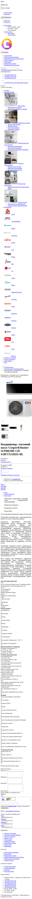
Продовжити (4, 808)
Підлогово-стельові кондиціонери (18, 149)
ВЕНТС (13, 356)
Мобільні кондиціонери (15, 168)
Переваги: (4, 777)
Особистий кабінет (10, 866)
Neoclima (14, 299)
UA (9, 22)
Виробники (7, 207)
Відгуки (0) (7, 495)
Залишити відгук (6, 462)
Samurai (13, 327)
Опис (6, 492)
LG (12, 271)
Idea (12, 264)
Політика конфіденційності (12, 835)
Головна (6, 90)
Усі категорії (8, 55)
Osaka (13, 306)
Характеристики (9, 494)
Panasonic (14, 313)
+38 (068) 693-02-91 (10, 78)
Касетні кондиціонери (14, 148)
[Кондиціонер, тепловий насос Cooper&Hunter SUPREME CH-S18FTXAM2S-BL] (5, 431)
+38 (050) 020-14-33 (10, 75)
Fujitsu (13, 242)
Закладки (7, 870)
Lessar (13, 278)
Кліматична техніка (10, 63)
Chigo (13, 214)
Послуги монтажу (9, 359)
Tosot (12, 349)
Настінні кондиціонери (15, 170)
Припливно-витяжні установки (17, 109)
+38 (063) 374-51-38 (10, 76)
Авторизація (11, 35)
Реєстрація (11, 33)
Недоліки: (4, 783)
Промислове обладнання (11, 65)
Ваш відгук (4, 791)
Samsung (13, 320)
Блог (5, 362)
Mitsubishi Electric (16, 292)
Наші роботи (8, 361)
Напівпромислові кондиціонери (14, 58)
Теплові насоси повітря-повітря (17, 205)
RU (9, 20)
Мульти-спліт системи (14, 166)
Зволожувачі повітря (14, 124)
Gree (12, 250)
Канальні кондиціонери (15, 146)
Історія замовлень (9, 868)
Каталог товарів (9, 92)
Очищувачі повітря (13, 129)
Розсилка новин (9, 871)
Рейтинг (3, 794)
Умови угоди (8, 838)
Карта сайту (8, 844)
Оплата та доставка (10, 357)
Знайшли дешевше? (7, 468)
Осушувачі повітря (13, 127)
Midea (13, 285)
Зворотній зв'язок (9, 841)
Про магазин (8, 12)
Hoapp (13, 257)
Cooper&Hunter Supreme (12, 811)
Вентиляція (7, 62)
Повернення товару (10, 843)
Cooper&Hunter (15, 221)
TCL (12, 342)
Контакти (7, 14)
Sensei (13, 335)
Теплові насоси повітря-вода (16, 204)
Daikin (13, 228)
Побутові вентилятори (14, 107)
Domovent (14, 235)
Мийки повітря (12, 126)
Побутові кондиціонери (11, 57)
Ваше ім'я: (4, 770)
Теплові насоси (9, 60)
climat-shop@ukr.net (22, 82)
